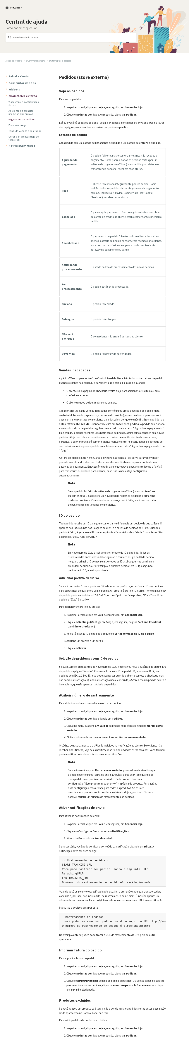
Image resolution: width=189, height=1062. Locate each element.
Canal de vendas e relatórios (25, 131)
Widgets (14, 89)
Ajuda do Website (14, 60)
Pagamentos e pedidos (60, 60)
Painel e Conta (18, 76)
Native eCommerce (21, 145)
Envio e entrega (17, 125)
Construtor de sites (22, 83)
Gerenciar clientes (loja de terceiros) (23, 138)
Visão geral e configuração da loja (23, 103)
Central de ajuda (27, 21)
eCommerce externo (35, 60)
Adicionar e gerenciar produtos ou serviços (20, 112)
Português (15, 7)
